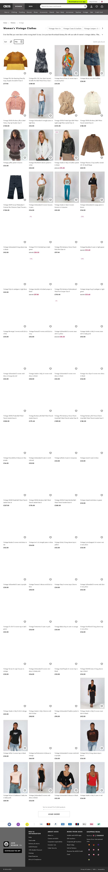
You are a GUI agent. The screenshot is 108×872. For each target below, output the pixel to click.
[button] (89, 845)
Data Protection (33, 856)
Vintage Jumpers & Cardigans (95, 28)
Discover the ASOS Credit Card (75, 852)
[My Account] (91, 6)
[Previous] (46, 28)
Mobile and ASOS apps (74, 835)
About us (50, 835)
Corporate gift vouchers (74, 842)
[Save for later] (24, 73)
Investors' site (52, 845)
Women (13, 23)
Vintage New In (55, 28)
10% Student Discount (35, 850)
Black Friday (70, 845)
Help (30, 837)
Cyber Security (52, 848)
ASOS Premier (33, 847)
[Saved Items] (96, 6)
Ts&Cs (94, 869)
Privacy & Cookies (86, 869)
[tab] (6, 12)
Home (5, 23)
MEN (31, 6)
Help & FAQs (93, 2)
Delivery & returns (34, 843)
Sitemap (31, 853)
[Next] (102, 28)
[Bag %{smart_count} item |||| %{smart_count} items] (102, 6)
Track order (32, 840)
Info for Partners (71, 848)
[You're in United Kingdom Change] (102, 1)
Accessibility (101, 869)
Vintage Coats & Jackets (72, 28)
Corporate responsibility (55, 842)
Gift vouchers (71, 838)
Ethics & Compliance (35, 859)
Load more (54, 814)
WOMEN (18, 6)
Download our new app (77, 2)
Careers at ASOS (53, 838)
